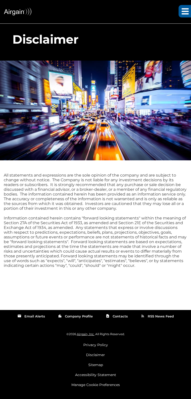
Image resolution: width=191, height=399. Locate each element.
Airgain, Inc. (86, 334)
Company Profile (75, 316)
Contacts (117, 316)
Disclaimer (95, 355)
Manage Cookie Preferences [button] (95, 385)
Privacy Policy (95, 345)
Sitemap (95, 365)
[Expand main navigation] (185, 11)
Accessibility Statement (95, 375)
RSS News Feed (157, 316)
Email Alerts (31, 316)
